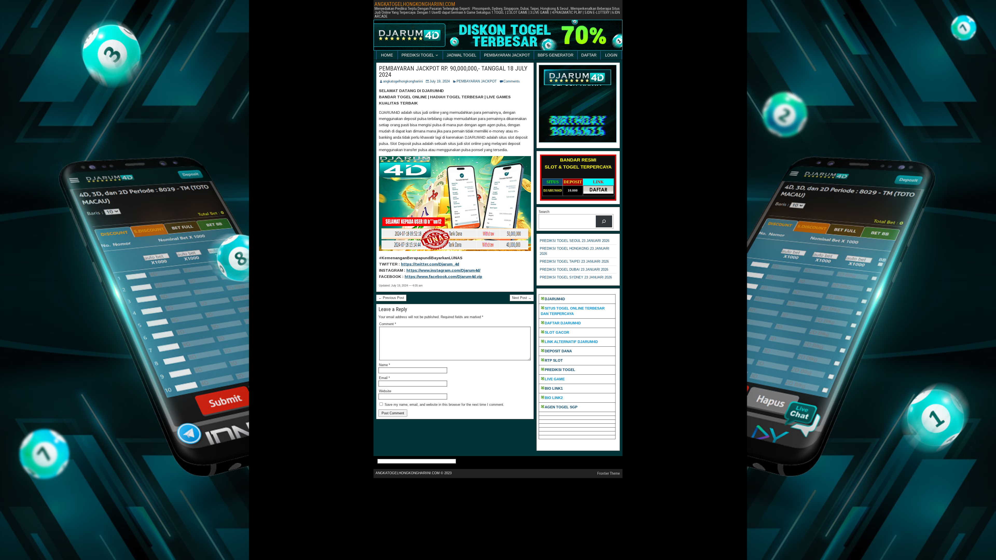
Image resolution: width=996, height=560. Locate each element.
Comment (387, 324)
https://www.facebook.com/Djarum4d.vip (443, 276)
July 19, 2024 (440, 81)
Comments (511, 81)
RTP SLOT (554, 360)
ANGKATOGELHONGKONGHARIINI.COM (415, 4)
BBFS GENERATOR (555, 55)
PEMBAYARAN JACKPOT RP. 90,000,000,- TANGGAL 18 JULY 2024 (453, 71)
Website (385, 391)
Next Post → (521, 298)
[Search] (604, 221)
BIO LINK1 (554, 388)
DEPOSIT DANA (558, 351)
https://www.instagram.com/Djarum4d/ (443, 270)
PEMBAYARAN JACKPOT (507, 55)
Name (384, 365)
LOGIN (611, 55)
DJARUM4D (555, 299)
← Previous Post (391, 298)
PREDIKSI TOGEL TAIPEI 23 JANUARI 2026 (574, 261)
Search (544, 212)
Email (384, 378)
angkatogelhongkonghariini (403, 81)
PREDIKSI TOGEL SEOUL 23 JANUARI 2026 (574, 241)
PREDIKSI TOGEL (418, 55)
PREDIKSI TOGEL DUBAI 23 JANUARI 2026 (574, 269)
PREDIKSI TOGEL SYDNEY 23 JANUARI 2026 (576, 277)
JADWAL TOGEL (461, 55)
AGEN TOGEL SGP (561, 407)
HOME (387, 55)
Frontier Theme (608, 473)
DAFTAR (589, 55)
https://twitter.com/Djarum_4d (430, 264)
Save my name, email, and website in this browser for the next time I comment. (444, 405)
